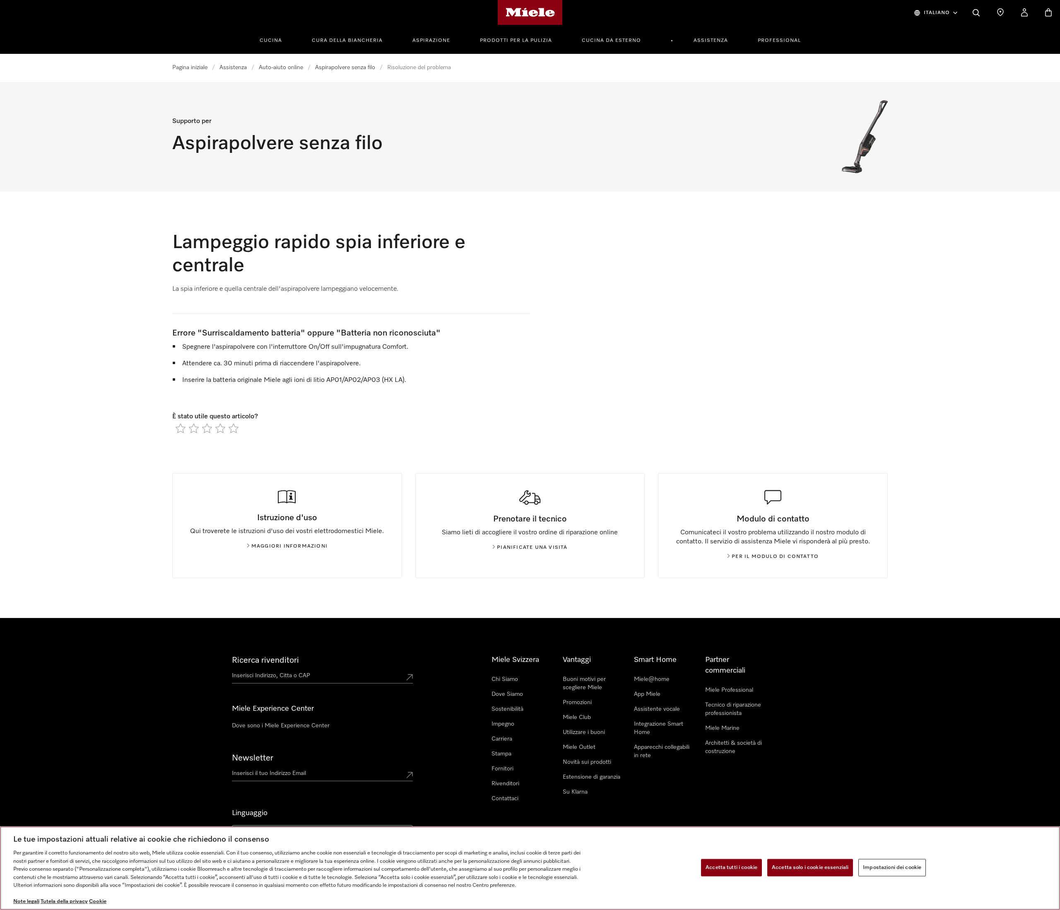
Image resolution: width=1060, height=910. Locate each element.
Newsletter (252, 758)
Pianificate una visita (532, 547)
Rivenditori (505, 784)
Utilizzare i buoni (584, 732)
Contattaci (504, 798)
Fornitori (502, 769)
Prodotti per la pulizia (516, 40)
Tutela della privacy (64, 901)
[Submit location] (409, 677)
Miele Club (577, 717)
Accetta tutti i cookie (731, 867)
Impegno (502, 724)
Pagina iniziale (189, 67)
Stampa (501, 754)
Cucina (271, 40)
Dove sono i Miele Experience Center (281, 726)
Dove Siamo (507, 694)
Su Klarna (575, 792)
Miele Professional (729, 690)
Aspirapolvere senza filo (345, 67)
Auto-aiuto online (281, 67)
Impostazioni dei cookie (892, 867)
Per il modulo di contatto (775, 556)
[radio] (181, 428)
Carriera (501, 739)
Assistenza (711, 40)
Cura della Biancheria (347, 40)
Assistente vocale (657, 709)
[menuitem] (275, 39)
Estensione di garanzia (591, 777)
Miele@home (652, 679)
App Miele (647, 694)
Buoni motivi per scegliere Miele (584, 683)
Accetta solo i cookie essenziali (810, 867)
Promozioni (577, 702)
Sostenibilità (507, 709)
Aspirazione (431, 40)
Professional (779, 40)
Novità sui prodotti (587, 762)
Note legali (26, 901)
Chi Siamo (504, 679)
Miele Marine (722, 728)
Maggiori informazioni (289, 546)
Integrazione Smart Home (658, 728)
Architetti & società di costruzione (733, 747)
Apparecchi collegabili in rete (661, 751)
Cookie (97, 901)
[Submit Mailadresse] (409, 775)
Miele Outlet (579, 747)
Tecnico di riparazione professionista (733, 709)
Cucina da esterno (611, 40)
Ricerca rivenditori (265, 660)
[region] (530, 868)
